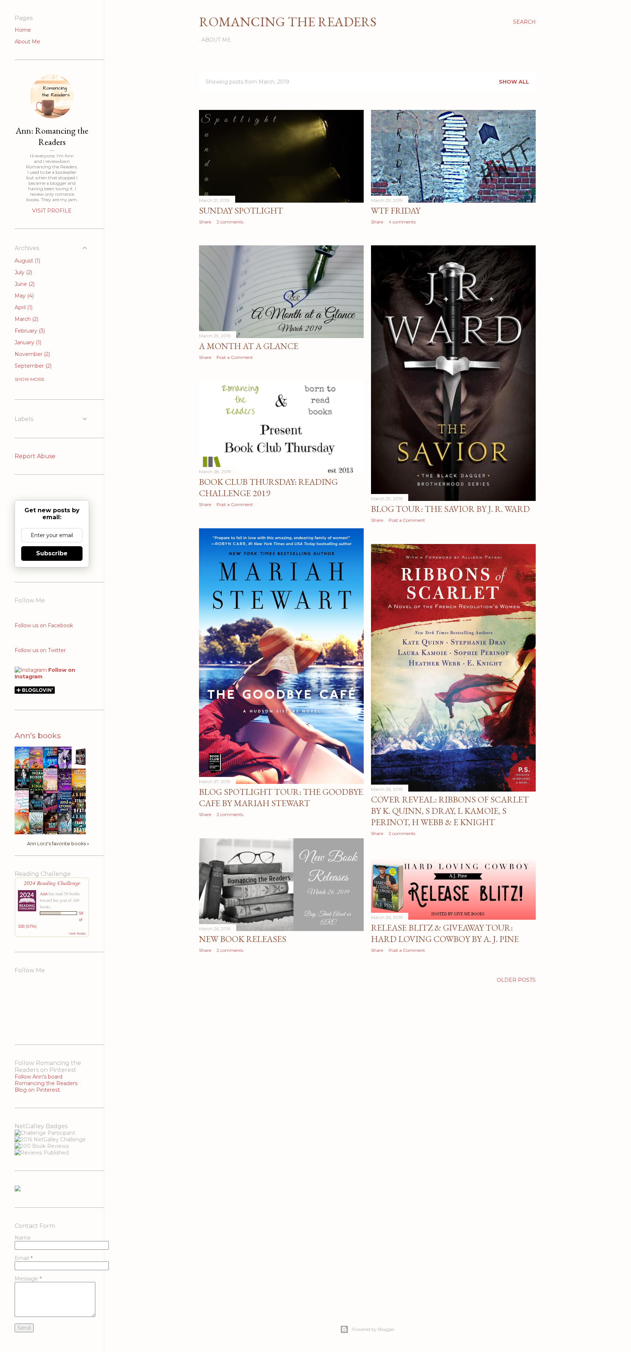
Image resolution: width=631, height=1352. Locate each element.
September (32, 366)
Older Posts (516, 980)
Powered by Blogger (373, 1329)
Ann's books (38, 735)
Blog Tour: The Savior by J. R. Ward (450, 508)
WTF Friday (395, 210)
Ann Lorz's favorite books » (58, 843)
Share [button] (205, 222)
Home (23, 30)
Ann (43, 893)
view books (77, 933)
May (23, 295)
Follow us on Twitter (40, 650)
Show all (514, 81)
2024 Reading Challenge (52, 882)
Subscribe (52, 553)
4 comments (402, 222)
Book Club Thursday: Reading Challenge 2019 (268, 487)
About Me (216, 40)
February (29, 331)
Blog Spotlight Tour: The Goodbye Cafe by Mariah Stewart (281, 797)
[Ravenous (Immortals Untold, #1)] (81, 765)
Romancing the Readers (287, 21)
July (23, 272)
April (23, 307)
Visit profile (52, 210)
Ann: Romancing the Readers (52, 136)
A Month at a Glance (248, 346)
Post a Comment (235, 357)
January (27, 342)
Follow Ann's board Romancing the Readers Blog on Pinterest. (46, 1083)
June (24, 284)
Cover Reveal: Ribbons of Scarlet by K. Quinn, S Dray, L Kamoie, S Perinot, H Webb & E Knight (450, 811)
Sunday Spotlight (241, 210)
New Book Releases (242, 939)
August (27, 260)
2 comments (230, 222)
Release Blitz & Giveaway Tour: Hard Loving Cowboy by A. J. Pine (445, 933)
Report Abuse (35, 456)
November (32, 354)
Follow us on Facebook (44, 625)
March (26, 319)
